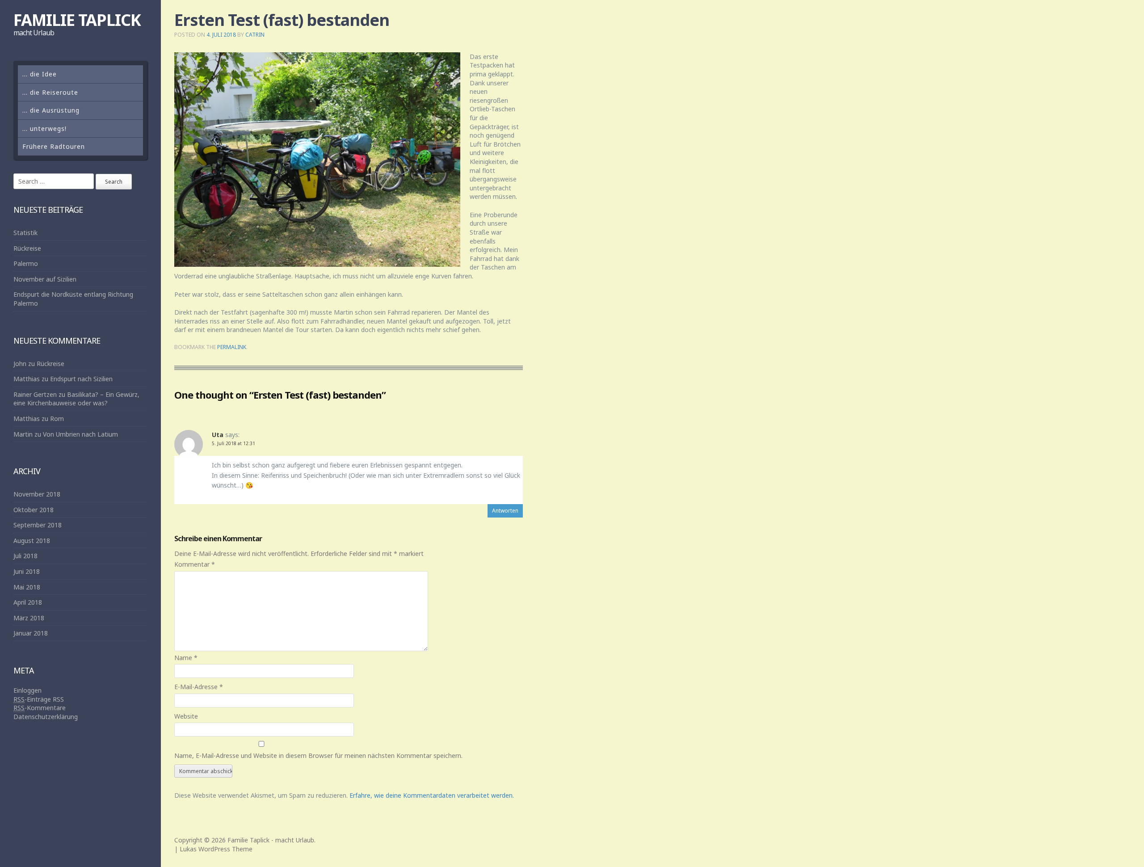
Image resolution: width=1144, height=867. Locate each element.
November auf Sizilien (44, 279)
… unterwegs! (44, 128)
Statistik (25, 232)
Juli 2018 (25, 555)
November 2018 (36, 494)
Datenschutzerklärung (45, 716)
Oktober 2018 (33, 509)
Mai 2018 (26, 587)
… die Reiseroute (50, 92)
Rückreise (27, 248)
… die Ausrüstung (51, 110)
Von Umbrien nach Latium (80, 434)
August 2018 (31, 540)
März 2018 (28, 618)
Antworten (505, 510)
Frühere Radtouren (53, 146)
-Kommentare (39, 707)
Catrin (255, 34)
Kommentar (194, 564)
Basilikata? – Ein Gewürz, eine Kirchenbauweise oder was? (76, 399)
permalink (231, 347)
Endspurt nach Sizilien (81, 379)
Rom (57, 418)
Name (186, 657)
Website (186, 716)
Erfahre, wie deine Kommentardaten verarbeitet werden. (431, 795)
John (19, 363)
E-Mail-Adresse (198, 686)
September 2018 (37, 525)
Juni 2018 (26, 571)
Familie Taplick (77, 20)
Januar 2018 (30, 633)
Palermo (25, 263)
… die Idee (39, 74)
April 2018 (27, 602)
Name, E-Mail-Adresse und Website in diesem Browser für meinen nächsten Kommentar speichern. (318, 755)
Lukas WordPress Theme (216, 849)
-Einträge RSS (38, 699)
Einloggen (27, 690)
